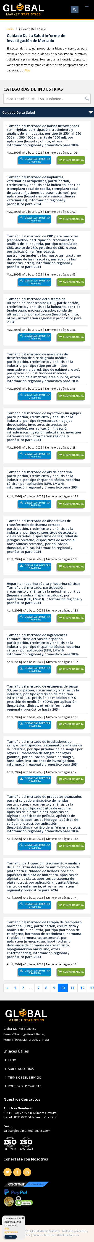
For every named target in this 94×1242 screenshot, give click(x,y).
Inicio (10, 29)
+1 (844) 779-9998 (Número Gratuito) (33, 1113)
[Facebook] (17, 1172)
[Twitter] (7, 1172)
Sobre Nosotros (21, 1068)
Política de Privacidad (25, 1086)
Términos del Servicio (24, 1077)
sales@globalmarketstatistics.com (26, 1131)
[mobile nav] (87, 5)
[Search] (74, 9)
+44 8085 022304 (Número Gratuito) (32, 1117)
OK (10, 1236)
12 (82, 987)
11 (72, 987)
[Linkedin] (27, 1172)
